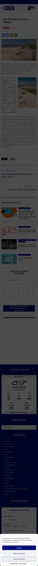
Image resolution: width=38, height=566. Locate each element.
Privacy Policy (23, 563)
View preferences (19, 559)
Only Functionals (19, 553)
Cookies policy (14, 563)
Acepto (19, 548)
